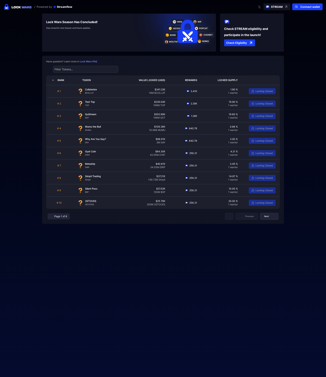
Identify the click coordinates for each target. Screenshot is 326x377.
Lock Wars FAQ (88, 61)
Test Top (90, 101)
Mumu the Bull (93, 126)
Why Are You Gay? (95, 139)
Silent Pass (91, 188)
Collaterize (91, 89)
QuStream (90, 114)
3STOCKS (90, 201)
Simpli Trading (93, 176)
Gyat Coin (90, 151)
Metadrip (90, 163)
